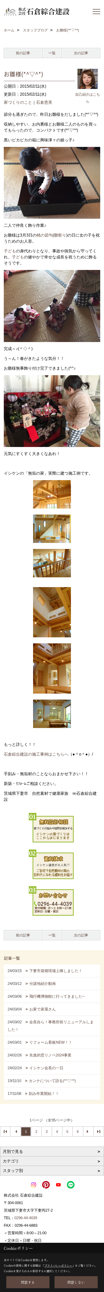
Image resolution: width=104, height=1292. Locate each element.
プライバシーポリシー (58, 1265)
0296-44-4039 (25, 1218)
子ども (10, 251)
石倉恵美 (44, 102)
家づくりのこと (18, 102)
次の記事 (81, 53)
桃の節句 (45, 235)
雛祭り (60, 235)
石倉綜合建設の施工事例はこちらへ (36, 754)
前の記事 (23, 53)
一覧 (52, 53)
